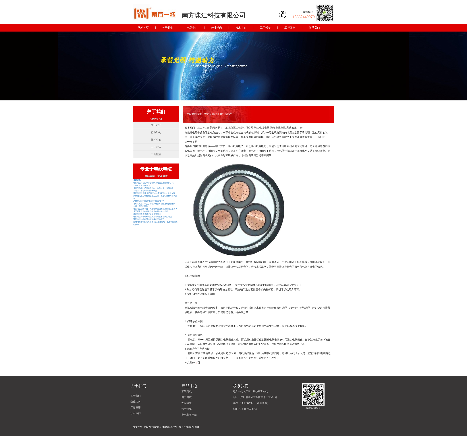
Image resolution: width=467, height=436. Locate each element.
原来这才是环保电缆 (141, 185)
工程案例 (289, 27)
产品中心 (192, 27)
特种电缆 (187, 409)
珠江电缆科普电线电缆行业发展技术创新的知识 (152, 217)
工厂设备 (265, 27)
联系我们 (314, 27)
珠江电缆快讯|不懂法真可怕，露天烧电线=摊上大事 (154, 193)
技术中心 (241, 27)
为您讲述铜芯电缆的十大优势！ (146, 191)
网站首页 (143, 27)
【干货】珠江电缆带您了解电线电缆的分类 (150, 211)
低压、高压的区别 (140, 206)
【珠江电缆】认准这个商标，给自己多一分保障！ (153, 188)
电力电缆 (187, 397)
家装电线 (187, 391)
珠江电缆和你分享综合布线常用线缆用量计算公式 (153, 183)
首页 (206, 114)
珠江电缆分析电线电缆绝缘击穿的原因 (148, 219)
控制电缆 (187, 403)
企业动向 (135, 401)
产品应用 (135, 407)
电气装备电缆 (189, 414)
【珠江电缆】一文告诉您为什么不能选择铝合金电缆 (154, 204)
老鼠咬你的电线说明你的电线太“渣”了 (148, 201)
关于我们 (167, 27)
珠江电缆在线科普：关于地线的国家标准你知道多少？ (155, 209)
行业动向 (216, 27)
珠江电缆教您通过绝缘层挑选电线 (147, 214)
